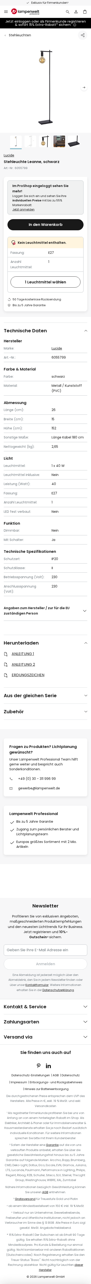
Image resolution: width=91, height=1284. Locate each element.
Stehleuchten (20, 35)
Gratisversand (25, 1199)
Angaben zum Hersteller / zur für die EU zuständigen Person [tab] (37, 610)
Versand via (18, 1037)
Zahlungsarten (21, 1022)
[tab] (45, 331)
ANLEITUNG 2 (23, 664)
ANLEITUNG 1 (23, 653)
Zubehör (14, 711)
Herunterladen (21, 643)
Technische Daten (25, 330)
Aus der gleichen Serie (30, 695)
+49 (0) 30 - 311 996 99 (37, 778)
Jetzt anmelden (23, 209)
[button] (84, 87)
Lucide (9, 155)
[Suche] (67, 12)
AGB (56, 1075)
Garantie (52, 1145)
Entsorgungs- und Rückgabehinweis (56, 1082)
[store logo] (28, 12)
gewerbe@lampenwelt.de (39, 788)
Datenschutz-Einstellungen (30, 1075)
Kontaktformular (37, 985)
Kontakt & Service (25, 1006)
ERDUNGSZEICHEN (28, 675)
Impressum (19, 1082)
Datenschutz (71, 1075)
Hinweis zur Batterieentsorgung (47, 1089)
